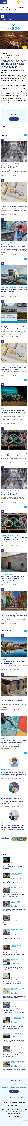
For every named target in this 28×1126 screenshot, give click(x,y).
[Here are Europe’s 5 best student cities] (6, 1064)
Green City (18, 1105)
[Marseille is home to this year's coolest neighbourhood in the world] (14, 601)
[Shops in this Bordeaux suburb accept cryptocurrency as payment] (14, 192)
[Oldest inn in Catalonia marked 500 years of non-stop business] (14, 562)
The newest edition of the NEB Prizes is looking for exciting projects (13, 741)
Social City (10, 1105)
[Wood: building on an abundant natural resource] (14, 686)
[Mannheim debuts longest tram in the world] (6, 918)
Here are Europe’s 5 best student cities (14, 1069)
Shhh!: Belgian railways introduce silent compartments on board (13, 982)
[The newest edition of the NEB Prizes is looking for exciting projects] (14, 726)
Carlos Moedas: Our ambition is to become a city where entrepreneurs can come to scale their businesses (13, 827)
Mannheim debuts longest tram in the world (14, 923)
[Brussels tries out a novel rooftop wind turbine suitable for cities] (14, 275)
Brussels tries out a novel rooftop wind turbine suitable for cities (14, 290)
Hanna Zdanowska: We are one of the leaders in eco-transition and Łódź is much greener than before (13, 774)
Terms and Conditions (14, 1109)
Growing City (13, 1103)
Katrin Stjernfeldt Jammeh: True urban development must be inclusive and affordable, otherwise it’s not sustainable (14, 800)
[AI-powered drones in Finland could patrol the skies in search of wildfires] (6, 1036)
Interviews (3, 2)
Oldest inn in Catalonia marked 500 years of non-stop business (13, 577)
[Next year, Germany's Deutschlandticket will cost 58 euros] (14, 231)
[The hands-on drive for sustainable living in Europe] (14, 647)
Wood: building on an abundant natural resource (11, 701)
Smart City (22, 1103)
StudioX (17, 1116)
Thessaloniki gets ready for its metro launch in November (13, 166)
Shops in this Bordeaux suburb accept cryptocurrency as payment (14, 207)
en (2, 16)
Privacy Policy (24, 1109)
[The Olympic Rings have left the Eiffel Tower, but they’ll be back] (14, 440)
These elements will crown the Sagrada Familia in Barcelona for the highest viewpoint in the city (14, 1026)
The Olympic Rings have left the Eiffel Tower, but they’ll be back (14, 455)
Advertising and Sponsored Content (14, 1111)
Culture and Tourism (6, 19)
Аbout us (6, 1103)
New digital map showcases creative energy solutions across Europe (13, 328)
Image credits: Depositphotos (14, 1113)
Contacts (3, 1109)
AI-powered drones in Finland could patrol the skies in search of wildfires (14, 1041)
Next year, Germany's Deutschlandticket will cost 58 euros (13, 246)
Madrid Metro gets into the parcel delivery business (13, 1055)
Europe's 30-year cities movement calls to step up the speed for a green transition (13, 412)
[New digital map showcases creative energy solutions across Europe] (14, 313)
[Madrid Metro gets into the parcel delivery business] (6, 1049)
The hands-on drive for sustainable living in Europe (13, 662)
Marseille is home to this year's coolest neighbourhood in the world (14, 616)
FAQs (8, 1109)
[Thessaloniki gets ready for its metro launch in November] (14, 151)
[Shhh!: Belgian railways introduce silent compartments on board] (6, 976)
